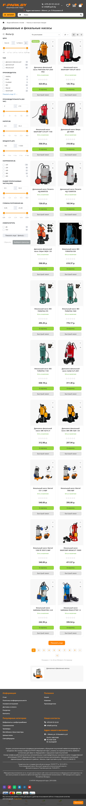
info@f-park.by (50, 7)
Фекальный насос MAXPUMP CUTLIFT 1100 (43, 130)
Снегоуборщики (8, 738)
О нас (5, 697)
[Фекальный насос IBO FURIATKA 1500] (71, 293)
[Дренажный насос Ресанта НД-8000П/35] (43, 174)
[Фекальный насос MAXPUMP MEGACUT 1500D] (71, 532)
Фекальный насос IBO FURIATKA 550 (70, 250)
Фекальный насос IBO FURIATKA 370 (43, 310)
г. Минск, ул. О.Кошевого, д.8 (57, 734)
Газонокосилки (8, 725)
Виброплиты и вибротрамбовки (15, 722)
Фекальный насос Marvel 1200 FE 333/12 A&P (43, 549)
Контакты (6, 713)
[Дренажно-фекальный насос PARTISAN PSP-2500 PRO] (43, 52)
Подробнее (18, 799)
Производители (50, 704)
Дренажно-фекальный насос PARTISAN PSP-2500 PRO (43, 69)
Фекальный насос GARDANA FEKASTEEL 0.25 (43, 609)
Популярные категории (14, 718)
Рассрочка (6, 710)
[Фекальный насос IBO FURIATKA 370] (43, 293)
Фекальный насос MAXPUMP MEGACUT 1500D (70, 549)
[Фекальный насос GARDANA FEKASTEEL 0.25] (43, 592)
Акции (46, 697)
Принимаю (78, 803)
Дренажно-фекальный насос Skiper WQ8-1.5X (43, 250)
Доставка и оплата (9, 707)
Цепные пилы (8, 735)
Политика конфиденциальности (15, 700)
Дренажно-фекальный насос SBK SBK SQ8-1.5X (70, 429)
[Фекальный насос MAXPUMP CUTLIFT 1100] (43, 114)
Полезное (49, 693)
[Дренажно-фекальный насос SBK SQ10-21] (43, 413)
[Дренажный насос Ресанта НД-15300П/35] (71, 174)
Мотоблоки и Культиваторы (13, 732)
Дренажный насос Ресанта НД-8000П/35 (43, 190)
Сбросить (7, 242)
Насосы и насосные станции (36, 23)
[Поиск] (81, 15)
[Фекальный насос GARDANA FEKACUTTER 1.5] (71, 592)
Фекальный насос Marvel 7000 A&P (71, 489)
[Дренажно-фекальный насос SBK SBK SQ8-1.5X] (71, 413)
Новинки (47, 700)
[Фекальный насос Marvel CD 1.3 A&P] (43, 472)
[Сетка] (74, 35)
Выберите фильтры (21, 242)
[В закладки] (52, 41)
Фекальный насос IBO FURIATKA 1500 (70, 310)
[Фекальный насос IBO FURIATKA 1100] (43, 353)
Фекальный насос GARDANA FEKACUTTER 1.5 (71, 609)
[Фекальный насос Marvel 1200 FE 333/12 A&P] (43, 532)
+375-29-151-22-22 (51, 4)
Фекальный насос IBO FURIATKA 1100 (43, 370)
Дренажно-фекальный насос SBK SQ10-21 (43, 429)
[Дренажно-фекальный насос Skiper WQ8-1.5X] (43, 233)
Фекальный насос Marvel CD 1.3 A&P (43, 489)
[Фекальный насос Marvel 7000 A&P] (71, 472)
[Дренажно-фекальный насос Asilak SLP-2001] (71, 353)
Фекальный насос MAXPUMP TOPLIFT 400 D (70, 68)
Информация (9, 693)
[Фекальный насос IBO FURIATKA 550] (71, 233)
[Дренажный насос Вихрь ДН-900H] (71, 114)
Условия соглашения (10, 704)
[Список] (78, 35)
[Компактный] (81, 35)
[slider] (4, 48)
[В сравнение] (52, 46)
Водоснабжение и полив (15, 23)
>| (57, 655)
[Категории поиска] (20, 15)
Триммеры (7, 729)
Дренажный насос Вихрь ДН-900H (70, 130)
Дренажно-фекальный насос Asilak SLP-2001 (71, 370)
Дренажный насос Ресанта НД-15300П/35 (70, 190)
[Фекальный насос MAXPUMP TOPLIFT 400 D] (71, 52)
